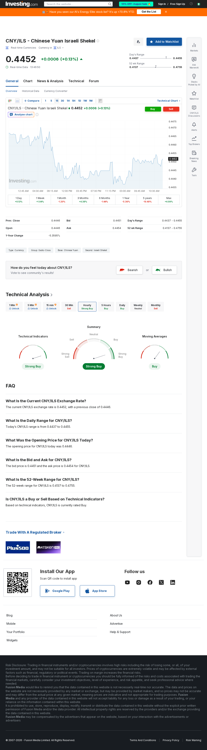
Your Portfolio (15, 632)
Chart (27, 81)
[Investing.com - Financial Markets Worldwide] (22, 4)
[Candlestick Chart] (9, 101)
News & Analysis (50, 81)
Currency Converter (55, 91)
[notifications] (191, 4)
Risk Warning (193, 740)
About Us (116, 615)
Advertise (116, 623)
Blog (9, 615)
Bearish (133, 270)
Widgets (12, 640)
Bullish (168, 270)
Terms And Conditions (143, 740)
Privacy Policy (171, 740)
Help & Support (120, 632)
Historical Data (30, 91)
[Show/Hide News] (100, 101)
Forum (94, 81)
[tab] (14, 307)
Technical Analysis (27, 294)
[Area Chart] (17, 101)
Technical (76, 81)
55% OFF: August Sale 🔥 (136, 4)
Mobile (11, 623)
